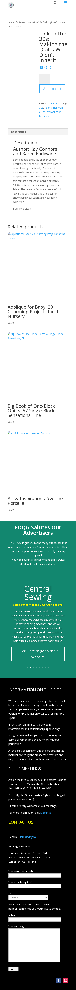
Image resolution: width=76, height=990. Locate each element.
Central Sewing (38, 592)
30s (41, 107)
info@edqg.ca (28, 837)
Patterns (20, 22)
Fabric (48, 107)
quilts (42, 112)
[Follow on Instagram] (65, 980)
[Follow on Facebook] (58, 980)
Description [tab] (18, 131)
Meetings (45, 812)
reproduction (54, 112)
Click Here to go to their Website (38, 654)
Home (11, 22)
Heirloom (58, 107)
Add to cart (52, 88)
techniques (45, 116)
